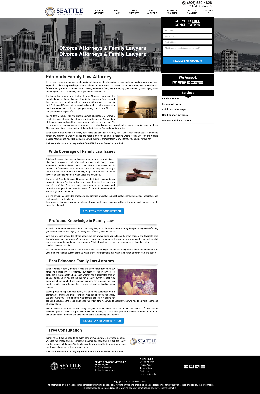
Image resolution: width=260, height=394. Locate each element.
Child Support (152, 11)
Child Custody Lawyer (174, 109)
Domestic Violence (172, 11)
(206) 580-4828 (199, 3)
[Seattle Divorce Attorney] (65, 366)
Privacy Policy (146, 365)
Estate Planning (192, 11)
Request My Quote (186, 60)
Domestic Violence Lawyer (177, 120)
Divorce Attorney (98, 11)
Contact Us (208, 11)
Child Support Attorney (175, 115)
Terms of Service (147, 368)
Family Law (117, 11)
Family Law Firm (171, 98)
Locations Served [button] (147, 374)
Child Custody (134, 11)
